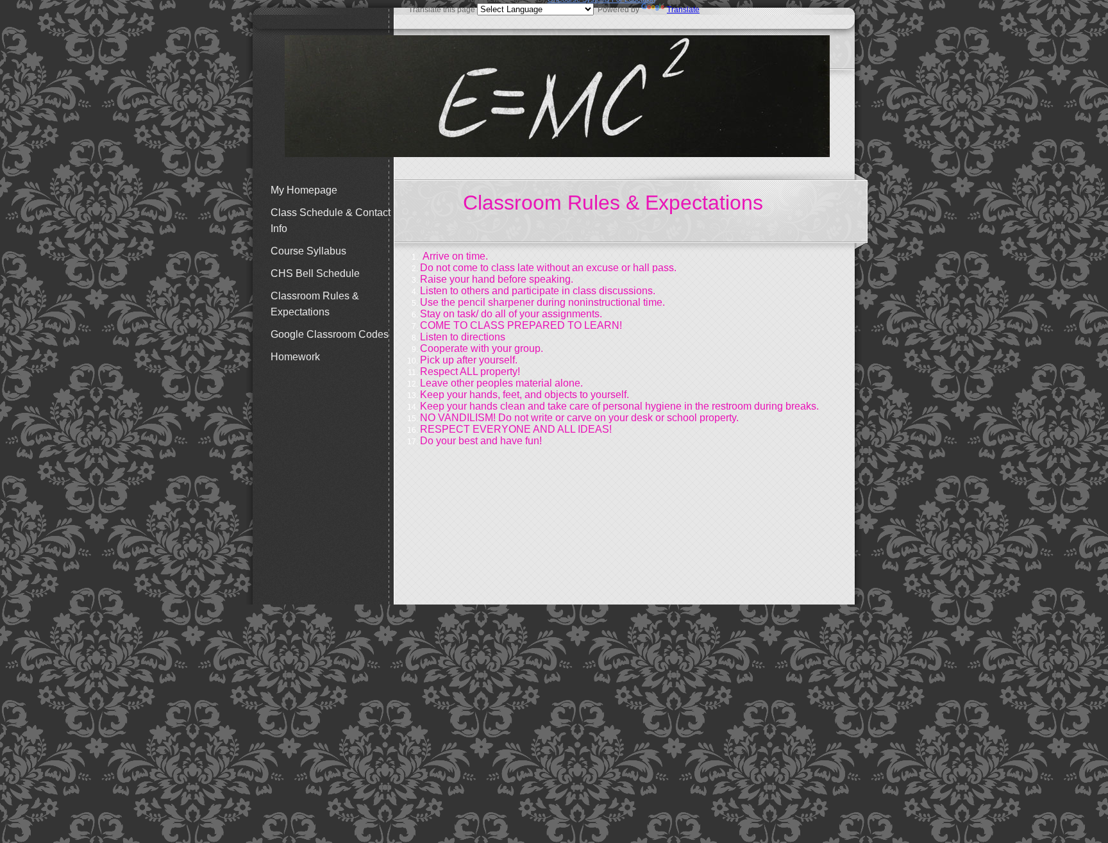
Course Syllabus (308, 251)
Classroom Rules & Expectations (315, 303)
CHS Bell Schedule (315, 273)
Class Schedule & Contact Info (330, 220)
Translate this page (554, 9)
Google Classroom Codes (330, 334)
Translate (683, 9)
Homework (295, 356)
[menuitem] (329, 190)
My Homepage (304, 190)
